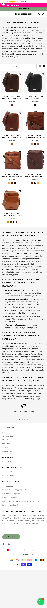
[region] (23, 409)
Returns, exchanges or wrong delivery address (20, 501)
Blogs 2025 (6, 462)
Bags (4, 432)
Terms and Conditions (11, 472)
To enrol (23, 600)
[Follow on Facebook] (3, 544)
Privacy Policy (8, 476)
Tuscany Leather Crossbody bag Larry (12, 214)
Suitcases (6, 444)
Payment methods (9, 497)
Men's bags (6, 440)
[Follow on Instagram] (9, 544)
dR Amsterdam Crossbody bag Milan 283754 (35, 137)
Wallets (5, 447)
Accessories (7, 451)
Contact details (8, 486)
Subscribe (11, 537)
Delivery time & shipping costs (14, 490)
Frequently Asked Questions (13, 505)
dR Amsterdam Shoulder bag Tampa (12, 175)
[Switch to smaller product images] (44, 66)
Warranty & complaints (11, 494)
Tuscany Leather (20, 346)
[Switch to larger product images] (40, 66)
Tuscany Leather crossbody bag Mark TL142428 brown (12, 98)
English (34, 550)
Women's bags (8, 436)
